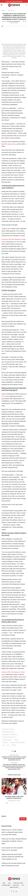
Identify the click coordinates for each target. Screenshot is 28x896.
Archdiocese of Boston (8, 729)
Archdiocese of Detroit (8, 731)
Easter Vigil (5, 742)
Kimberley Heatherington (13, 21)
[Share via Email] (15, 751)
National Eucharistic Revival (17, 742)
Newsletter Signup (6, 885)
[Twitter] (14, 891)
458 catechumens (10, 144)
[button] (3, 790)
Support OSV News (14, 887)
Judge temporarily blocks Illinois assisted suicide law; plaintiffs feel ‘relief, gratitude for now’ (12, 857)
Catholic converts (7, 739)
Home (3, 10)
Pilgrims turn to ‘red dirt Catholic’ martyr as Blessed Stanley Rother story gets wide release (12, 832)
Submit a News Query (18, 883)
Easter (16, 739)
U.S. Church (11, 10)
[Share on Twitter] (13, 751)
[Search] (26, 5)
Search (4, 816)
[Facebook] (12, 891)
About (4, 883)
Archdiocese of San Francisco (10, 734)
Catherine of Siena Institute (9, 737)
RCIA (8, 745)
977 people (5, 396)
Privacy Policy (16, 885)
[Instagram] (16, 891)
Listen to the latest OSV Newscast (14, 1)
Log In (9, 883)
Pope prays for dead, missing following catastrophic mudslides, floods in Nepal (14, 841)
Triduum (14, 745)
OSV (23, 885)
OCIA (4, 745)
